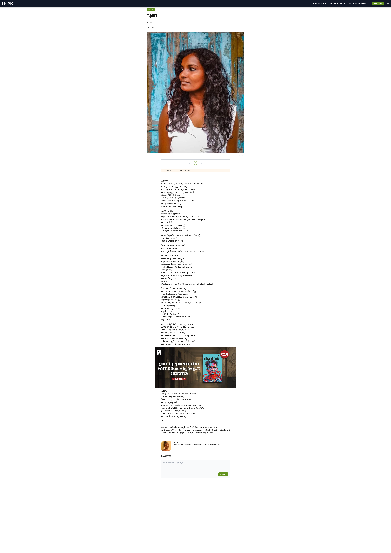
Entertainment (363, 3)
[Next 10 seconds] (201, 163)
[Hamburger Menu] (387, 3)
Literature (329, 3)
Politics (321, 3)
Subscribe (378, 3)
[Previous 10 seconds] (189, 163)
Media (355, 3)
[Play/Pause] (195, 163)
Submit (223, 474)
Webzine (342, 3)
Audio (315, 3)
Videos (336, 3)
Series (349, 3)
